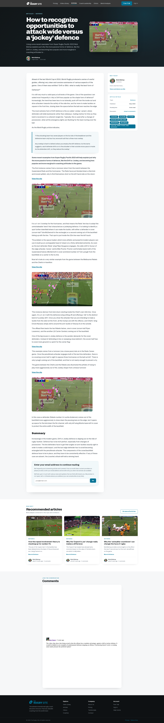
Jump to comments (129, 111)
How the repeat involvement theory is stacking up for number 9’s (44, 543)
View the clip (37, 179)
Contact (90, 713)
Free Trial (126, 3)
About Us (91, 704)
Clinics (96, 3)
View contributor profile (117, 89)
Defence (39, 13)
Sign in (136, 3)
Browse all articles (129, 511)
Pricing (55, 3)
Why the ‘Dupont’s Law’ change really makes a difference (82, 543)
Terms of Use (134, 720)
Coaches (66, 713)
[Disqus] (82, 611)
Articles (74, 3)
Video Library (64, 3)
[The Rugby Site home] (34, 3)
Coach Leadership (85, 3)
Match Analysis (105, 3)
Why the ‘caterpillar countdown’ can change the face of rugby (119, 543)
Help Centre (117, 710)
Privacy (127, 720)
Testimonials (92, 710)
